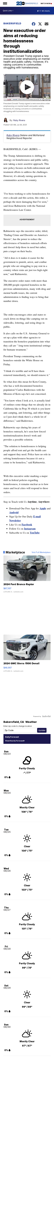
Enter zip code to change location (17, 726)
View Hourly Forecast (14, 741)
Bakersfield (12, 23)
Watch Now (46, 3)
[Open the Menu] (4, 3)
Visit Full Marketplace (41, 552)
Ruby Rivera (19, 120)
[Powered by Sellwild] (46, 716)
